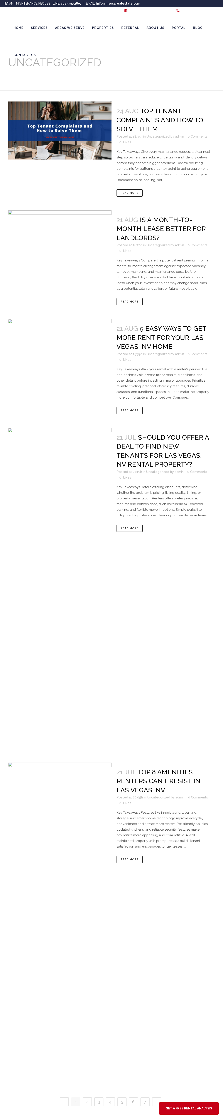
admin (179, 136)
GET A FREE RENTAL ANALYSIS (150, 10)
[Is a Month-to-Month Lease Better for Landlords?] (60, 239)
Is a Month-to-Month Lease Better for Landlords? (161, 229)
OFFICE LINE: (200, 10)
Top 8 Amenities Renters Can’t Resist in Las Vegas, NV (158, 781)
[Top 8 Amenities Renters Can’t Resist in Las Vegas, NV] (60, 926)
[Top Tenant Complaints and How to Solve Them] (60, 130)
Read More (130, 193)
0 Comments (198, 136)
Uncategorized (158, 136)
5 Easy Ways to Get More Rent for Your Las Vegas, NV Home (161, 337)
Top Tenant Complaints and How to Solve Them (160, 120)
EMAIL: (113, 3)
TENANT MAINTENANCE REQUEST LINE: (42, 3)
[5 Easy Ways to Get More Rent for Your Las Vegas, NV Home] (60, 348)
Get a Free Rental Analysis (189, 1108)
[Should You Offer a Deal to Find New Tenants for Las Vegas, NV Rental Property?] (60, 591)
